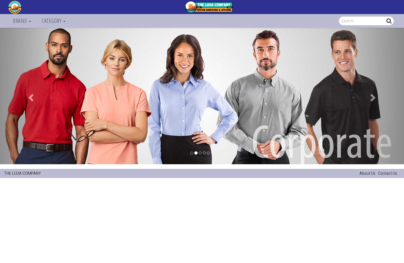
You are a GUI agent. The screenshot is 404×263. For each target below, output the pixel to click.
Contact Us (387, 173)
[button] (30, 96)
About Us (367, 173)
